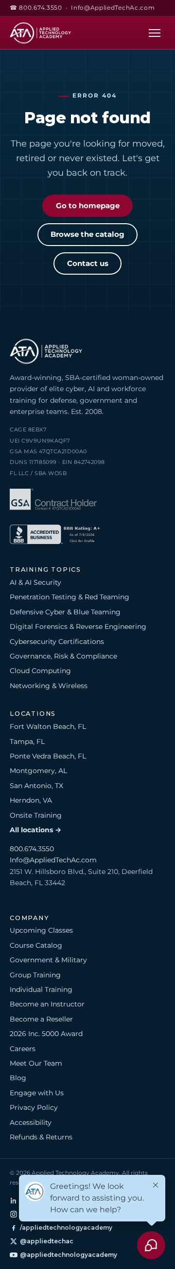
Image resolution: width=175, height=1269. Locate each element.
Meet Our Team (36, 1063)
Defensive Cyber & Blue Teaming (65, 612)
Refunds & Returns (41, 1137)
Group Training (35, 975)
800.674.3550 (32, 848)
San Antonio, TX (36, 785)
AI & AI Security (35, 582)
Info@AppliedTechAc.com (113, 7)
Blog (18, 1077)
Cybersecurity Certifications (57, 641)
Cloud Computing (40, 670)
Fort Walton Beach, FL (48, 726)
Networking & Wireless (49, 685)
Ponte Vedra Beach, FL (48, 756)
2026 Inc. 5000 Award (46, 1033)
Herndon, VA (31, 800)
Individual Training (41, 989)
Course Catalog (36, 945)
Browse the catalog (87, 234)
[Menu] (154, 32)
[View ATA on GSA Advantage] (53, 501)
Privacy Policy (34, 1107)
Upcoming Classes (41, 930)
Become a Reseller (41, 1019)
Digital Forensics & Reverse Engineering (78, 626)
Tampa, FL (27, 741)
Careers (22, 1048)
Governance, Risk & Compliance (63, 656)
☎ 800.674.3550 (36, 7)
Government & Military (48, 960)
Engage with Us (37, 1092)
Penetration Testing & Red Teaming (69, 597)
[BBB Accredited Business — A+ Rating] (55, 536)
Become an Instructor (47, 1004)
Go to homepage (88, 205)
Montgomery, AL (38, 770)
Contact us (87, 263)
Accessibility (31, 1122)
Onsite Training (36, 815)
